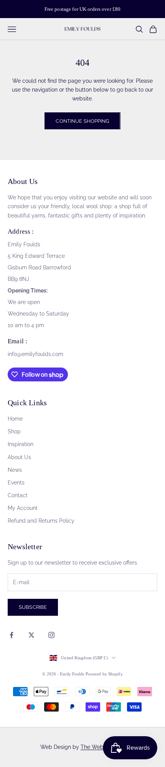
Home (15, 419)
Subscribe (33, 607)
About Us (19, 457)
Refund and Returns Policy (41, 521)
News (15, 470)
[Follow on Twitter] (31, 635)
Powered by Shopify (104, 674)
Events (16, 483)
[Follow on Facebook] (11, 635)
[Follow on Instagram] (51, 635)
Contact (18, 495)
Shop (14, 431)
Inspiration (20, 444)
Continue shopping (82, 121)
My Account (23, 508)
